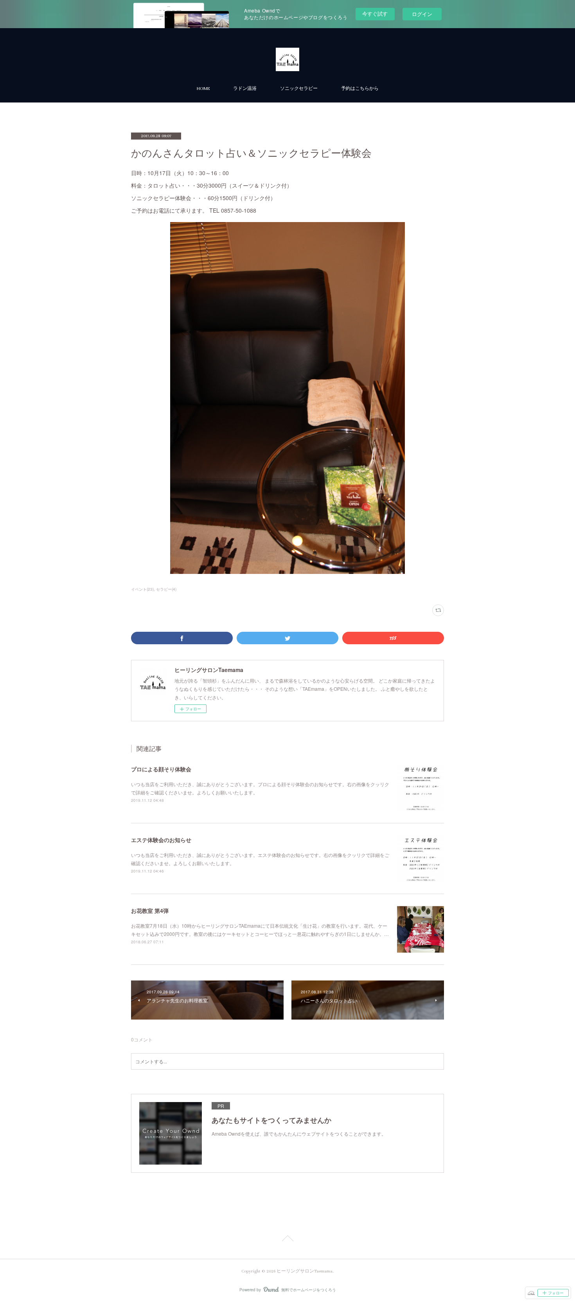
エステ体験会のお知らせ (161, 840)
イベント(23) (142, 589)
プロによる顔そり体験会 (161, 769)
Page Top (287, 1239)
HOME (203, 88)
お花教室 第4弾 (150, 910)
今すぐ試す (375, 13)
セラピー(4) (166, 589)
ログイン (422, 14)
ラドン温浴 (245, 88)
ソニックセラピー (299, 88)
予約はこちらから (360, 88)
